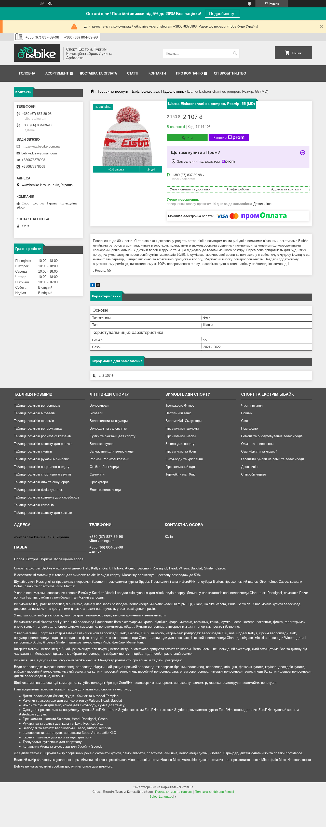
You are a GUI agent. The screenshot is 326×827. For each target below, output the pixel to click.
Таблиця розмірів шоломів (34, 421)
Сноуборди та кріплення (184, 459)
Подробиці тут (222, 13)
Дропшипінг (250, 467)
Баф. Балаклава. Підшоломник (158, 91)
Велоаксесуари (101, 444)
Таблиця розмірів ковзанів (34, 505)
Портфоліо (249, 428)
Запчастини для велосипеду (112, 451)
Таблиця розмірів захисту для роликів (43, 444)
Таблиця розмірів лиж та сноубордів (42, 482)
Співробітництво (230, 73)
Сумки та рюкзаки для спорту (112, 436)
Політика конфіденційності (214, 792)
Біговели (96, 413)
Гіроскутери (99, 482)
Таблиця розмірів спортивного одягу (42, 467)
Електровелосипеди (105, 490)
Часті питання (252, 405)
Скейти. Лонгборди (104, 467)
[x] (98, 286)
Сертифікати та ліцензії (259, 451)
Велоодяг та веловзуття (108, 428)
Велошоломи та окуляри (109, 421)
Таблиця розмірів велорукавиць (38, 428)
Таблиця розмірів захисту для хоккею (43, 513)
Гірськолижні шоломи (182, 428)
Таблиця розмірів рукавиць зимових (41, 459)
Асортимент (57, 73)
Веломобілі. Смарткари (183, 421)
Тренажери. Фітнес (180, 405)
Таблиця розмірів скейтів (33, 451)
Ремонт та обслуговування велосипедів (272, 436)
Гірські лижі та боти (181, 451)
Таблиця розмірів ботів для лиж (38, 490)
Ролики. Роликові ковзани (109, 459)
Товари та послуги (113, 91)
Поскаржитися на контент (174, 792)
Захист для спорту (180, 444)
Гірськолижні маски (181, 436)
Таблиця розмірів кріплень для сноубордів (46, 497)
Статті (132, 73)
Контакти (157, 73)
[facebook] (92, 286)
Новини (246, 413)
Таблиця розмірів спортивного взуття (42, 474)
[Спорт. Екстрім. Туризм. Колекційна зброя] (37, 53)
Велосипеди (99, 405)
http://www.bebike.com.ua (41, 146)
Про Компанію (189, 73)
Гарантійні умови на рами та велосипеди (272, 459)
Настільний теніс (179, 413)
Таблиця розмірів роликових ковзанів (42, 436)
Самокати (97, 474)
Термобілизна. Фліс (181, 474)
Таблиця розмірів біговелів (34, 413)
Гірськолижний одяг (181, 467)
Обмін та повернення (257, 444)
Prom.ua (187, 787)
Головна (27, 73)
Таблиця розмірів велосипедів (37, 405)
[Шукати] (234, 53)
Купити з (220, 137)
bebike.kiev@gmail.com (39, 153)
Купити (187, 138)
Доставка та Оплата (98, 73)
